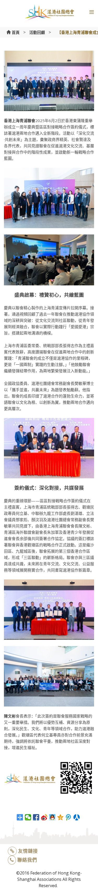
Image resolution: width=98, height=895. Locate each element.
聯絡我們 (27, 860)
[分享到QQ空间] (60, 817)
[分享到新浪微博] (44, 817)
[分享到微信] (28, 817)
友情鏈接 (28, 851)
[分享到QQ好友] (52, 817)
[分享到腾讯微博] (68, 817)
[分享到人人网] (76, 817)
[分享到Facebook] (36, 817)
